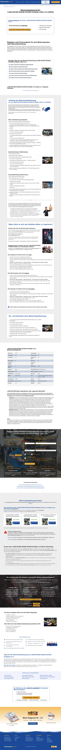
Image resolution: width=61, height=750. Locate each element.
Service (23, 2)
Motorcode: (27, 441)
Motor (8, 5)
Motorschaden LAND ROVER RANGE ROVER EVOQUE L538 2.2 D (30, 486)
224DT (16, 353)
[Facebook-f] (54, 746)
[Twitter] (56, 746)
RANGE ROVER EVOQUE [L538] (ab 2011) (25, 5)
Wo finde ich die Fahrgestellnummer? (40, 446)
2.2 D (16, 383)
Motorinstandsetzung (36, 454)
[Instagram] (52, 746)
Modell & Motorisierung (40, 449)
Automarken (27, 2)
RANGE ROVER (16, 5)
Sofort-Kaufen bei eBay (15, 523)
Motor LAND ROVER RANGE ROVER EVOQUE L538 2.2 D (30, 484)
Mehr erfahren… (32, 535)
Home (17, 2)
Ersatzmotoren (28, 454)
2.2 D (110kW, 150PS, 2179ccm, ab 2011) (38, 5)
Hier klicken (10, 537)
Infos (19, 2)
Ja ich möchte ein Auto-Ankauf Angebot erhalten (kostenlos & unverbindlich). (39, 458)
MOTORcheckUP (34, 2)
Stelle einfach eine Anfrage (9, 665)
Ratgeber (38, 2)
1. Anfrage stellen (12, 587)
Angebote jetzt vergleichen (30, 463)
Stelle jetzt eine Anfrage (8, 511)
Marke (26, 449)
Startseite (5, 5)
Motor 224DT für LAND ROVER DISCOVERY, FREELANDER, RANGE (30, 488)
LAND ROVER (12, 5)
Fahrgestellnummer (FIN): (41, 441)
